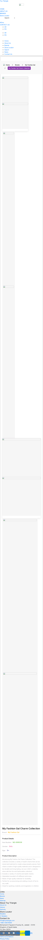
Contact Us (8, 54)
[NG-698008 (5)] (15, 116)
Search (7, 18)
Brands (6, 45)
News (6, 52)
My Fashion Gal (30, 65)
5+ (8, 850)
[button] (21, 39)
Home (6, 41)
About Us (7, 43)
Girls (10, 846)
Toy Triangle (4, 1)
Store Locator (9, 47)
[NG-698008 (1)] (15, 90)
